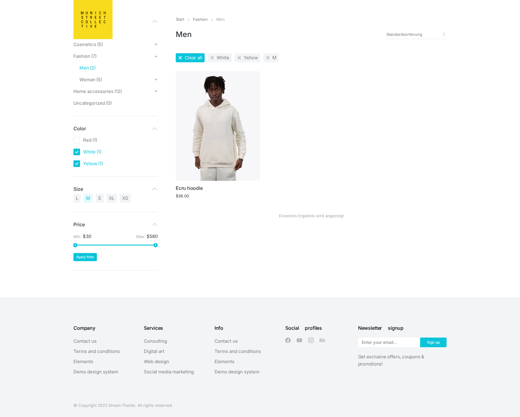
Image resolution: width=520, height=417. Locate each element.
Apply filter (85, 257)
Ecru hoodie (189, 188)
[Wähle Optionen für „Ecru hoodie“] (255, 176)
